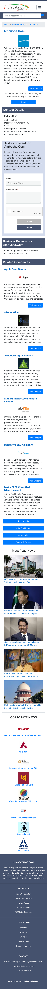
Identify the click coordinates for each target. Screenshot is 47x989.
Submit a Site (23, 941)
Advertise (23, 932)
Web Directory (18, 24)
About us (23, 928)
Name (9, 178)
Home (6, 24)
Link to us (23, 937)
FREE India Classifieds (23, 912)
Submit (29, 227)
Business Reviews (23, 946)
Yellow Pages (23, 903)
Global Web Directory (23, 898)
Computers (33, 24)
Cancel (29, 221)
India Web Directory (23, 894)
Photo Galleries (23, 907)
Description (12, 189)
